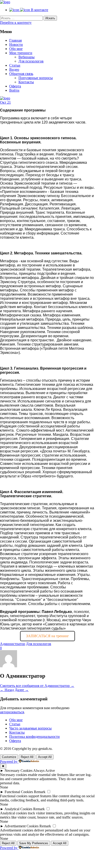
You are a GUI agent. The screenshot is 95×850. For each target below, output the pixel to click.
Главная (15, 40)
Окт (3, 102)
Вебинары (26, 57)
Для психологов (31, 61)
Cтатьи (14, 65)
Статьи (14, 724)
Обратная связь (21, 74)
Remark (39, 792)
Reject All (27, 757)
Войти (14, 90)
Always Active (44, 771)
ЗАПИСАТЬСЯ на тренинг (47, 636)
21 (9, 102)
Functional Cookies (19, 792)
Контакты (26, 82)
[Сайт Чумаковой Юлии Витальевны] (5, 2)
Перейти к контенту (16, 23)
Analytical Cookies (18, 809)
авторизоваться (12, 712)
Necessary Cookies (19, 771)
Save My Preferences (33, 843)
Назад (7, 690)
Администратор (12, 644)
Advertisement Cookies (21, 826)
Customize (9, 757)
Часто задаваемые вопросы (30, 728)
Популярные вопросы (35, 78)
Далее (22, 690)
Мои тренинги (20, 53)
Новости (16, 44)
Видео (14, 69)
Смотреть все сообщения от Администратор (37, 686)
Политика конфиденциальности (34, 737)
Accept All (45, 757)
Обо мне (16, 49)
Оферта (15, 86)
